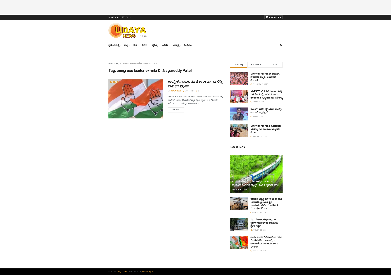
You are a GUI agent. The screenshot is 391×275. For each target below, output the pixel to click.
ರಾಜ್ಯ (126, 45)
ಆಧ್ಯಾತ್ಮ (176, 45)
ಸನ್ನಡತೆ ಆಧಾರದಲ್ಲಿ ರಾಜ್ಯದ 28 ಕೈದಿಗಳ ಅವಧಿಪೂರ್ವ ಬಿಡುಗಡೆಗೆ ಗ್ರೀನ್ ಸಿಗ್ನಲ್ (264, 222)
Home (110, 63)
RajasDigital (148, 271)
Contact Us (275, 17)
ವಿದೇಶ (144, 45)
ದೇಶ (135, 45)
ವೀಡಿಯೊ (188, 45)
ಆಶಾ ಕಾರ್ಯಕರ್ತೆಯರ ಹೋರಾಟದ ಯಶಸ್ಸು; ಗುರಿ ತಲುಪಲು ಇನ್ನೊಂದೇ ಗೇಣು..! (265, 129)
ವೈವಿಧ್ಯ (154, 45)
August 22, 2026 (241, 189)
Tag (117, 63)
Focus (114, 82)
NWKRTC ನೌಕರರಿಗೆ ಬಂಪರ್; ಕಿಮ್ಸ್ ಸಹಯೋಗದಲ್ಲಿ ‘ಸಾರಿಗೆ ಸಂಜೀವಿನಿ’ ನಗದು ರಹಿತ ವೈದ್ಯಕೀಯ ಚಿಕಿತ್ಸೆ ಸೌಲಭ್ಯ (266, 94)
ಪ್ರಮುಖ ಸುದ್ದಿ (113, 45)
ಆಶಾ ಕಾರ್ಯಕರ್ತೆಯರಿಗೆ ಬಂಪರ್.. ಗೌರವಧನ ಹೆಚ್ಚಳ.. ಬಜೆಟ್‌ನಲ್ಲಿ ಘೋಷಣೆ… (265, 77)
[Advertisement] (195, 7)
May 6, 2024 (189, 91)
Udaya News (176, 91)
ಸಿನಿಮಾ (165, 45)
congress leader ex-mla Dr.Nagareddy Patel (139, 63)
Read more (176, 110)
